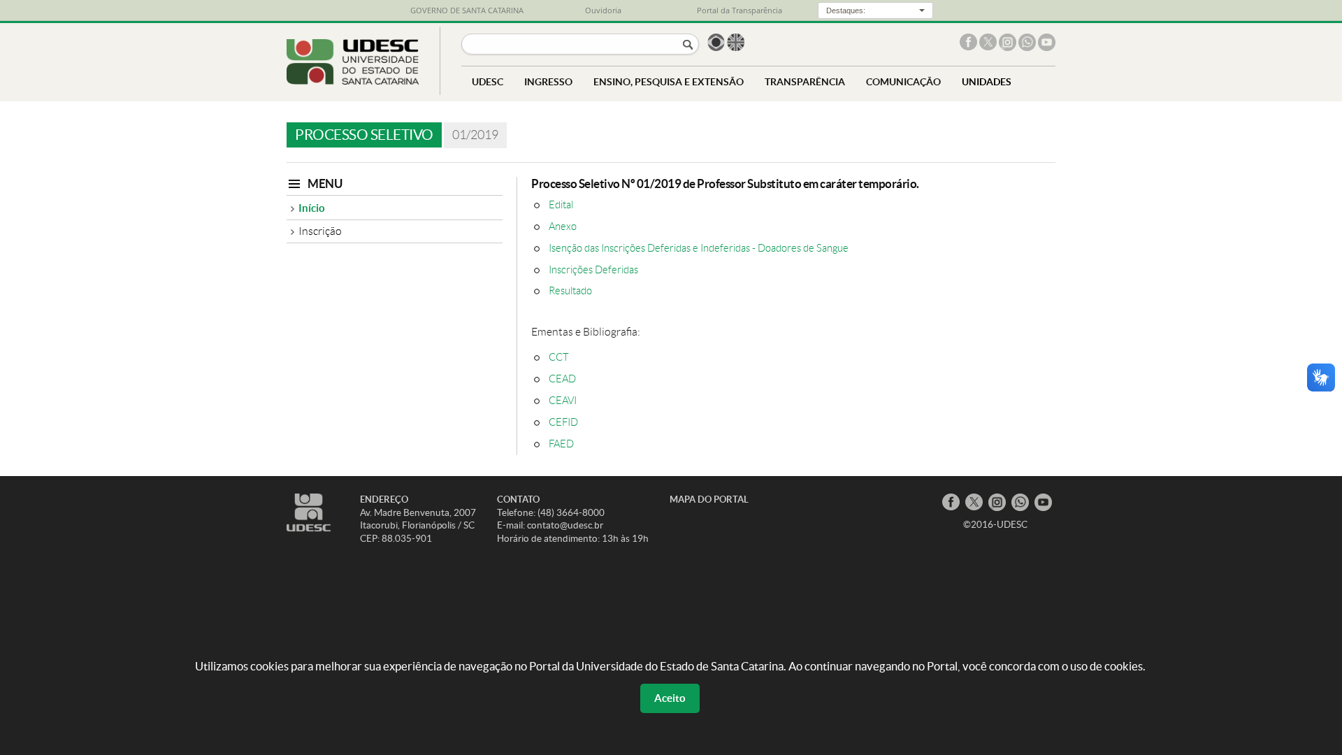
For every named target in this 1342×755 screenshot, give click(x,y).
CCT (559, 357)
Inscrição (320, 231)
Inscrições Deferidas (593, 269)
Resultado (570, 290)
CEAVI (563, 400)
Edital (561, 204)
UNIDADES (986, 81)
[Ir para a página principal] (353, 81)
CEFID (563, 422)
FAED (561, 444)
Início (311, 208)
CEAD (562, 378)
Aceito (670, 698)
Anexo (563, 226)
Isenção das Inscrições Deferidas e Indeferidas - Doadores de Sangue (699, 248)
